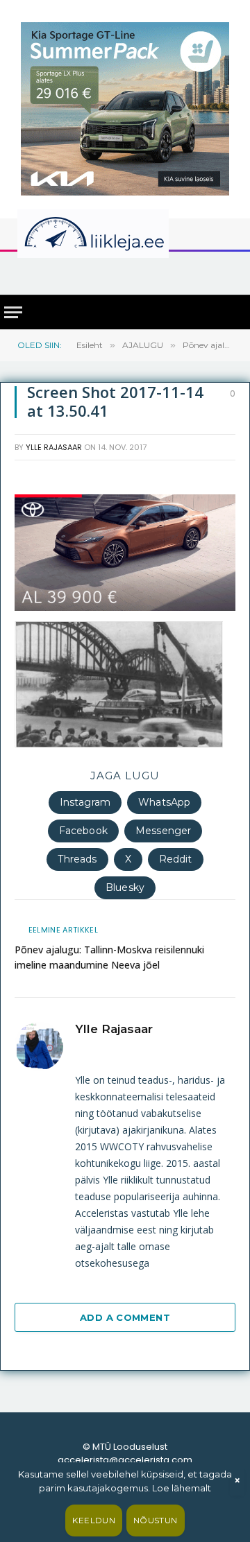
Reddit (175, 859)
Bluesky (125, 887)
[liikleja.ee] (121, 233)
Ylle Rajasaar (54, 447)
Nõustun (155, 1520)
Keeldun (93, 1520)
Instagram (85, 802)
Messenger (163, 830)
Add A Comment (125, 1317)
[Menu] (13, 312)
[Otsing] (230, 272)
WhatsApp (164, 802)
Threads (77, 859)
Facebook (83, 830)
